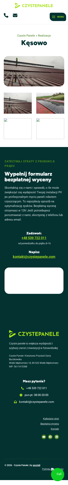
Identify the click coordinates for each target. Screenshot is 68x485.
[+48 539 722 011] (34, 388)
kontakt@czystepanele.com (34, 257)
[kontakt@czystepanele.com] (34, 402)
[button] (7, 15)
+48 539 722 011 (34, 238)
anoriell (36, 465)
